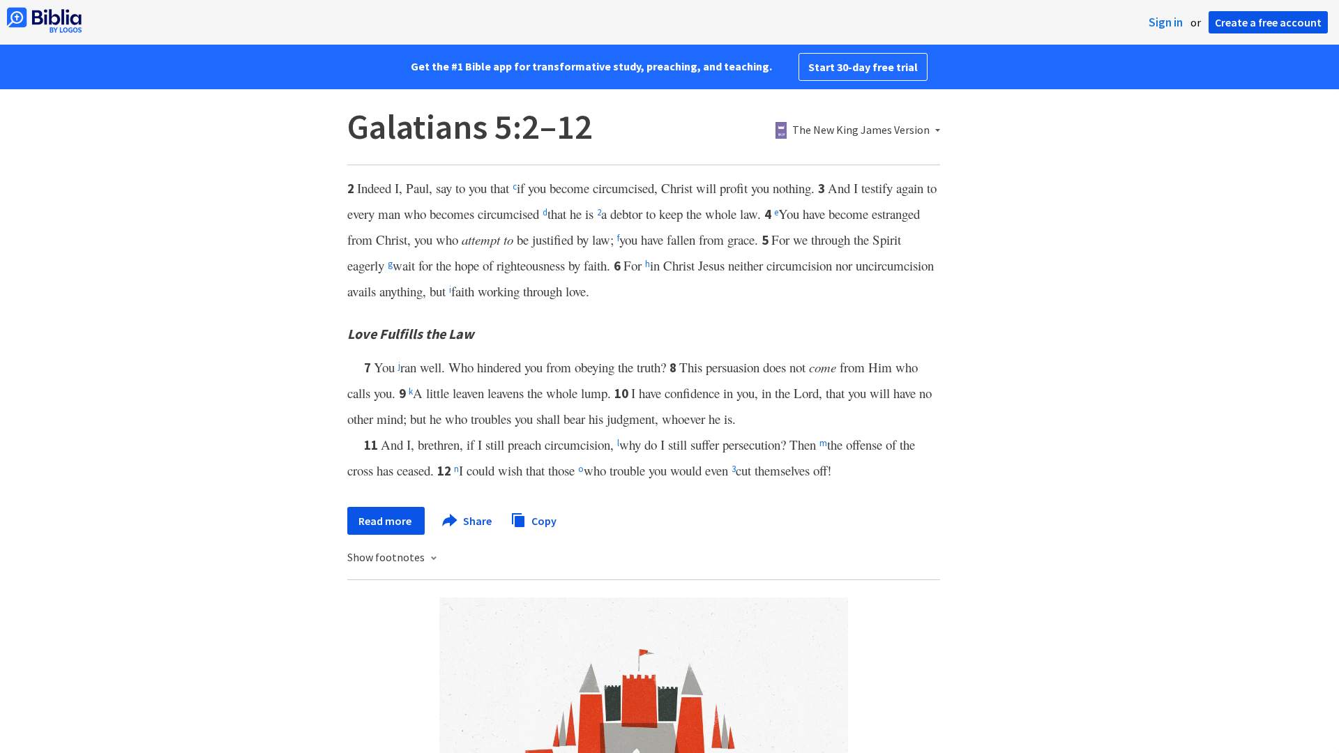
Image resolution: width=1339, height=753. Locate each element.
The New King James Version (861, 130)
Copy (543, 520)
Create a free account (1268, 22)
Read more (386, 521)
